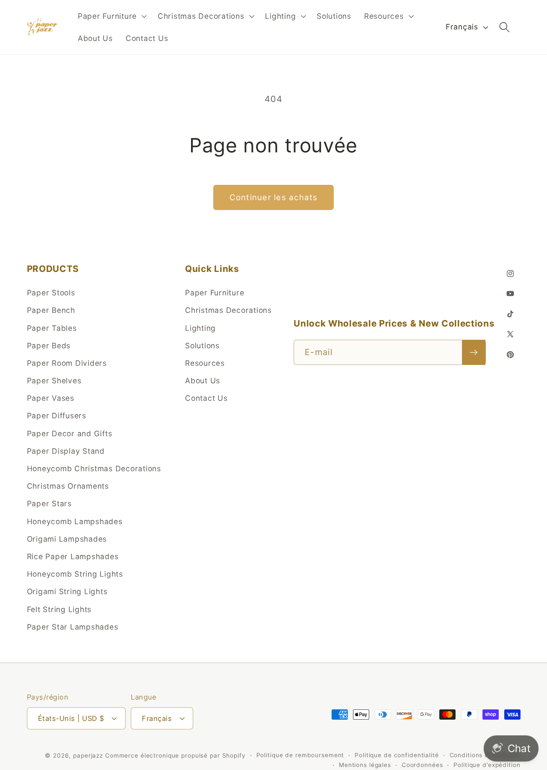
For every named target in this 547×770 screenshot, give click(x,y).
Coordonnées (422, 764)
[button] (111, 16)
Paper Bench (51, 310)
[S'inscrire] (473, 352)
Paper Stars (49, 503)
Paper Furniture (214, 292)
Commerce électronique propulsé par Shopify (175, 755)
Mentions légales (365, 764)
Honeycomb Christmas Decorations (94, 468)
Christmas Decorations (228, 310)
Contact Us (206, 398)
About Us (202, 380)
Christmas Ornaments (68, 485)
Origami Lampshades (67, 538)
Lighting (200, 327)
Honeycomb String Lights (75, 573)
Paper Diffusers (56, 415)
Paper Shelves (54, 380)
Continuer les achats (273, 197)
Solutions (202, 345)
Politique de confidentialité (397, 754)
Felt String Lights (59, 608)
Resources (205, 362)
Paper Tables (52, 327)
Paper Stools (51, 292)
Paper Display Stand (66, 450)
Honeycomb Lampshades (75, 520)
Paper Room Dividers (67, 362)
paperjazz (88, 755)
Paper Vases (50, 398)
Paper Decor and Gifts (69, 433)
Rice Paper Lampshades (73, 555)
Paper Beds (49, 345)
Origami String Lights (67, 591)
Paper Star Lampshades (72, 626)
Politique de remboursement (300, 754)
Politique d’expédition (486, 764)
